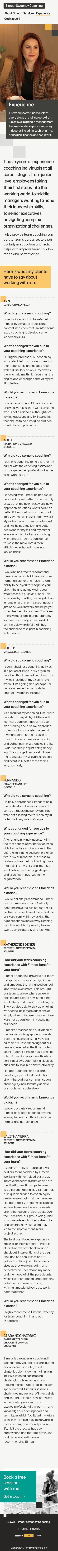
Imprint (23, 1528)
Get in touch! (12, 18)
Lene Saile (42, 1547)
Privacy (35, 1528)
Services (28, 13)
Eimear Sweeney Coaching (24, 5)
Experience (43, 13)
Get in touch (12, 1496)
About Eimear (12, 13)
